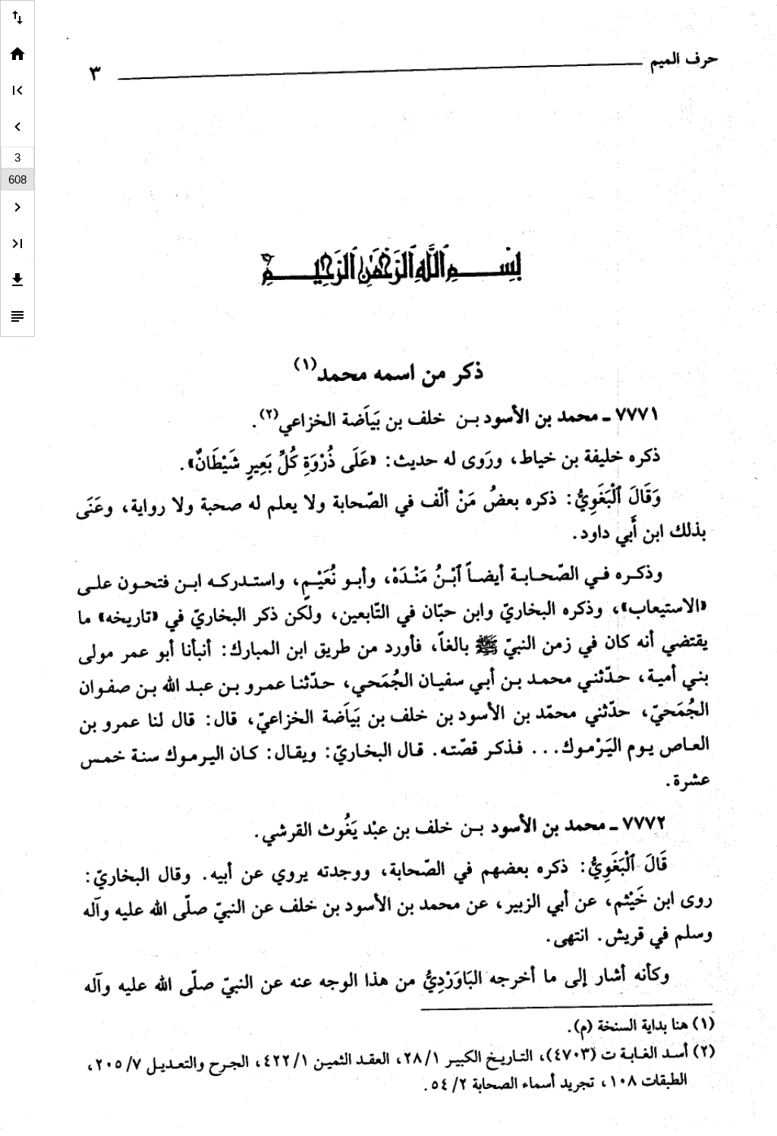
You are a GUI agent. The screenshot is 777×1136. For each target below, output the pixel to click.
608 (17, 179)
